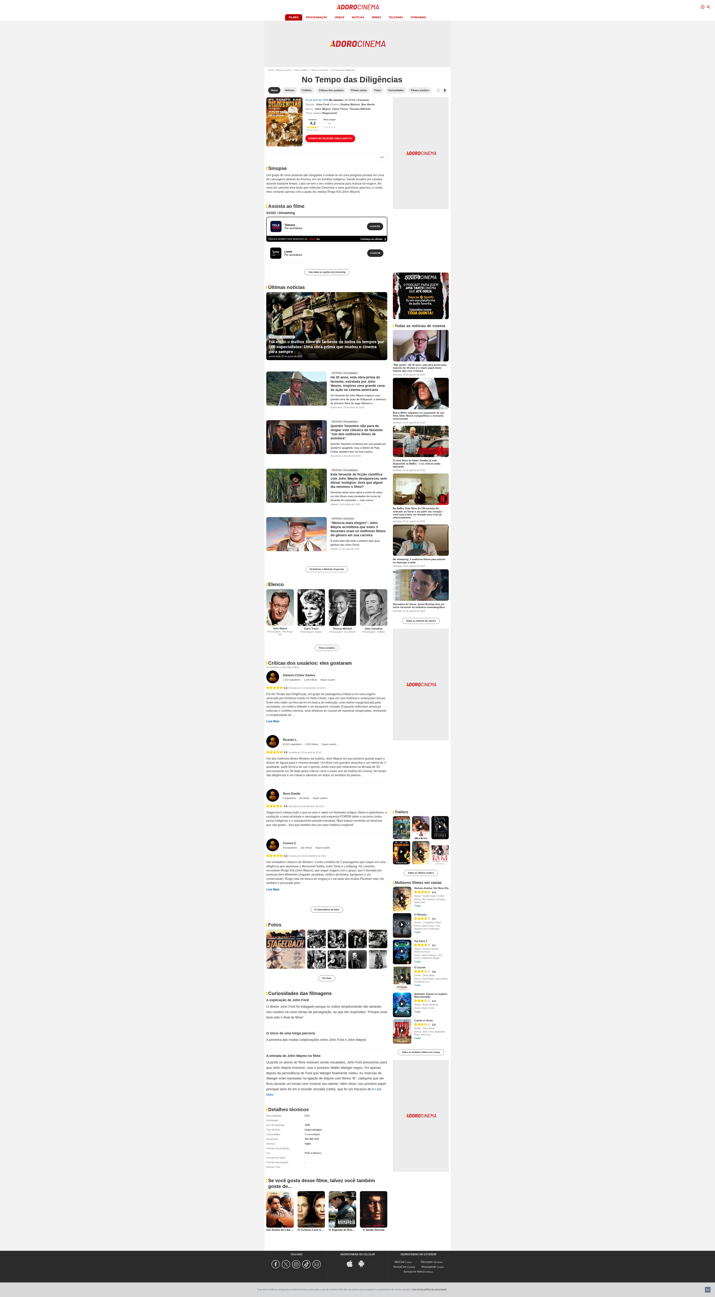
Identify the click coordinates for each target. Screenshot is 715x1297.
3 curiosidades (312, 1134)
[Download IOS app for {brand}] (351, 1263)
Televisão (395, 17)
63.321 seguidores (292, 744)
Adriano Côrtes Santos (299, 675)
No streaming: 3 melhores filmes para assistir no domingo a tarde (419, 561)
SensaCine (399, 1266)
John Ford (322, 104)
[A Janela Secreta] (373, 1209)
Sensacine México (414, 1271)
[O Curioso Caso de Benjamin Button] (311, 1209)
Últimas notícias (286, 287)
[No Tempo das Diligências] (284, 122)
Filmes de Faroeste (319, 70)
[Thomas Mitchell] (342, 607)
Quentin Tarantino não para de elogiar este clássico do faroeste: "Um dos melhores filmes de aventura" (357, 432)
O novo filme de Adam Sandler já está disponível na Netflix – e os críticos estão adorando (416, 463)
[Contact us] (317, 1264)
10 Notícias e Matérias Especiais (326, 569)
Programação (316, 17)
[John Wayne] (280, 607)
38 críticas (304, 798)
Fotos (274, 925)
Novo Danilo (291, 793)
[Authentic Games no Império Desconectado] (402, 1005)
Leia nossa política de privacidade (429, 1289)
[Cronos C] (272, 844)
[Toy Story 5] (402, 952)
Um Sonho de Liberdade (282, 1229)
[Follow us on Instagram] (296, 1264)
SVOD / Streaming (280, 213)
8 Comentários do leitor (326, 909)
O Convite (419, 967)
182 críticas (307, 847)
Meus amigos (330, 120)
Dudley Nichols (350, 104)
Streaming (418, 17)
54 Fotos (326, 978)
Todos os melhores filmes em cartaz (421, 1052)
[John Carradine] (373, 607)
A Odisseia (420, 914)
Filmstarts (427, 1261)
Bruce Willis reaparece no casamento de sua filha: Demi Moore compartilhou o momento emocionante (418, 415)
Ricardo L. (290, 739)
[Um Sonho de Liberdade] (280, 1209)
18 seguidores (290, 847)
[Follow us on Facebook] (276, 1264)
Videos (339, 17)
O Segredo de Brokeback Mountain (351, 1229)
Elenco (276, 584)
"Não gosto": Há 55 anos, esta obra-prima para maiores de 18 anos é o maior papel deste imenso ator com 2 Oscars (419, 367)
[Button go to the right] (444, 90)
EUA (307, 1115)
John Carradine (373, 628)
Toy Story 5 (420, 941)
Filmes (293, 17)
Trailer (417, 905)
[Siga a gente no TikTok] (307, 1264)
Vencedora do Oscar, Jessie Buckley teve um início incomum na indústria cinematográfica (419, 606)
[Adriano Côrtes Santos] (272, 676)
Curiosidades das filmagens (300, 993)
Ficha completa (327, 648)
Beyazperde (428, 1266)
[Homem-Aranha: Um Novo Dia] (402, 899)
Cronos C (289, 843)
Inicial (270, 70)
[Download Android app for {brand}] (363, 1263)
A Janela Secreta (373, 1229)
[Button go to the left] (438, 90)
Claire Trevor (340, 108)
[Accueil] (357, 7)
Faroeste (363, 99)
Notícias (358, 17)
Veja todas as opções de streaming (326, 272)
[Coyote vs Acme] (402, 1031)
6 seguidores (290, 798)
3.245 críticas (312, 744)
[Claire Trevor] (311, 607)
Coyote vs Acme (423, 1020)
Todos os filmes (301, 70)
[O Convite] (402, 978)
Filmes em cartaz (283, 70)
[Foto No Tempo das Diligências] (285, 949)
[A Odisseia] (402, 925)
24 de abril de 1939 (317, 99)
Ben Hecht (368, 104)
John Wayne (323, 108)
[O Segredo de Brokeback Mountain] (342, 1209)
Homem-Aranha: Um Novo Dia (431, 888)
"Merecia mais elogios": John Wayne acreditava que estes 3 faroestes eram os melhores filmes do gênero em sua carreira (358, 529)
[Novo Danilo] (272, 795)
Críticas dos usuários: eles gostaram (310, 663)
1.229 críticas (311, 680)
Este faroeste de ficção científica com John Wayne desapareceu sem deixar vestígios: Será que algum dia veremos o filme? (359, 481)
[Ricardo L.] (272, 741)
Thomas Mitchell (360, 108)
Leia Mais (272, 721)
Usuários (313, 120)
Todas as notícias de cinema (421, 621)
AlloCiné (399, 1261)
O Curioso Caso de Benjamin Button (321, 1229)
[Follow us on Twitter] (286, 1264)
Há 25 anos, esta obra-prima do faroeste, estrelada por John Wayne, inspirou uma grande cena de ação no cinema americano (358, 384)
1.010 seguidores (292, 680)
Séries (376, 17)
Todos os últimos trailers (421, 873)
